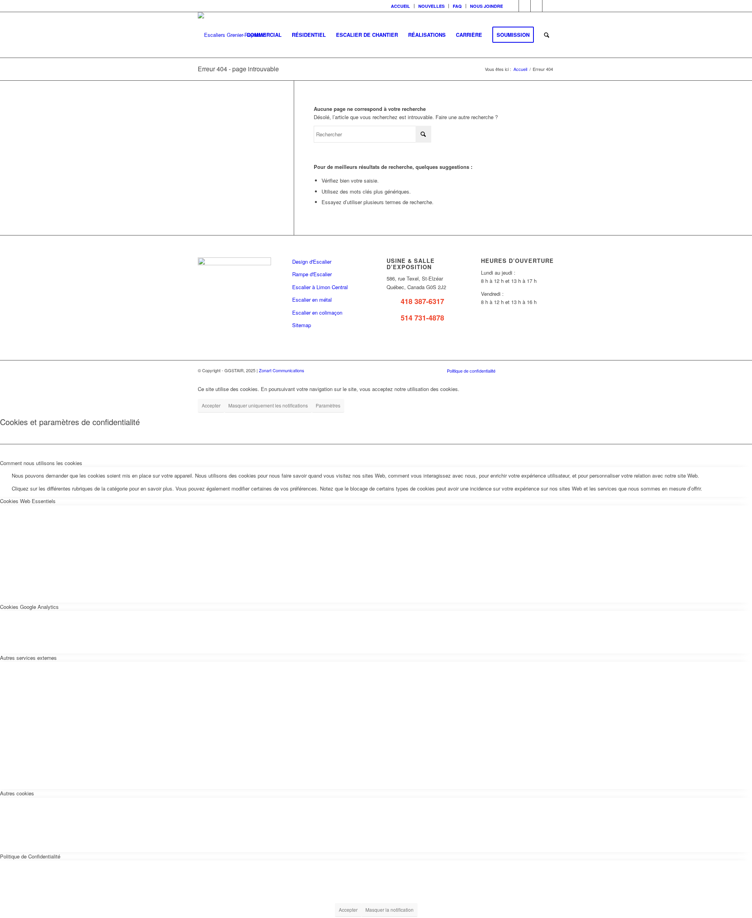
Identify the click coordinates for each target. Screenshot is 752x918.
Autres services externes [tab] (28, 657)
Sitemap (301, 325)
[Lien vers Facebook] (513, 6)
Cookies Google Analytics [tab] (29, 606)
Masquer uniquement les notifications (268, 405)
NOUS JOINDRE (486, 6)
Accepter (211, 405)
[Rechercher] (546, 35)
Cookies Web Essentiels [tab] (28, 501)
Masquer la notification (389, 909)
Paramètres (328, 405)
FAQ (457, 6)
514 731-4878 (422, 318)
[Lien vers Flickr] (524, 6)
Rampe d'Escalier (312, 274)
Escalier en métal (312, 299)
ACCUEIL (400, 6)
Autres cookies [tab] (17, 793)
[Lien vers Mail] (548, 6)
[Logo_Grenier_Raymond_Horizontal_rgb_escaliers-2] (232, 35)
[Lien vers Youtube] (536, 6)
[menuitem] (400, 6)
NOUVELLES (431, 6)
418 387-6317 (422, 301)
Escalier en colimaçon (317, 312)
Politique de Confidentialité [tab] (30, 856)
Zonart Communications (281, 370)
